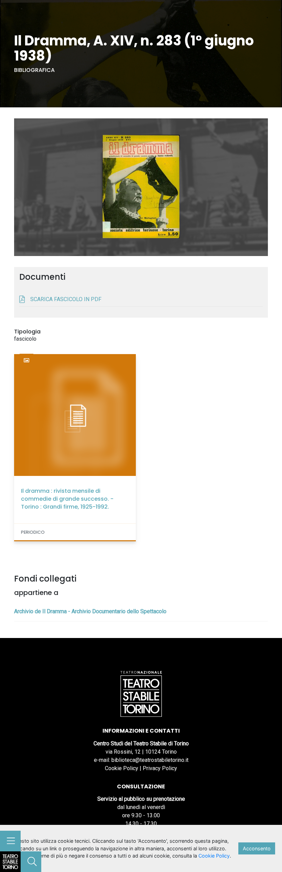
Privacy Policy (160, 768)
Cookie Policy (121, 768)
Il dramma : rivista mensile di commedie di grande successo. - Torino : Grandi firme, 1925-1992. (67, 499)
